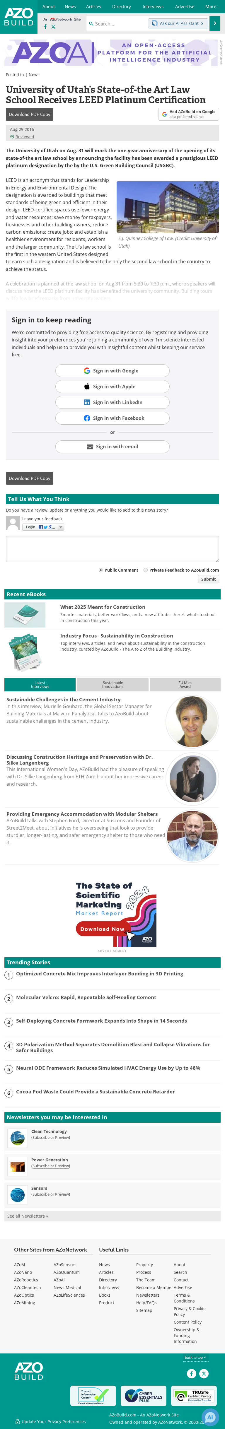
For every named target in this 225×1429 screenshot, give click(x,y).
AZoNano (23, 1272)
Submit (208, 579)
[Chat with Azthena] (210, 1417)
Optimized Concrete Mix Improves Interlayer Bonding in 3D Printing (99, 974)
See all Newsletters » (27, 1216)
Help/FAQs (146, 1302)
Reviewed (25, 136)
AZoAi (59, 1280)
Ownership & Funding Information (187, 1335)
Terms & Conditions (184, 1298)
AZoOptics (24, 1295)
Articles (106, 1272)
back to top (194, 1357)
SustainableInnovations (112, 684)
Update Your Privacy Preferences (53, 1421)
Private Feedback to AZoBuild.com (184, 570)
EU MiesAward (185, 684)
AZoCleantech (27, 1287)
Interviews (109, 1287)
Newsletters (148, 1295)
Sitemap (144, 1310)
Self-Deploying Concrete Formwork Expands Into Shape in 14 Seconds (101, 1021)
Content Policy (188, 1322)
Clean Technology (49, 1131)
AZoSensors (65, 1264)
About (179, 1264)
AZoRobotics (26, 1280)
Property (144, 1264)
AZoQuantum (67, 1272)
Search (180, 1272)
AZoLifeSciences (69, 1295)
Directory (108, 1280)
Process (143, 1272)
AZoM (19, 1264)
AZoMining (24, 1302)
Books (104, 1295)
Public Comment (121, 570)
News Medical (67, 1287)
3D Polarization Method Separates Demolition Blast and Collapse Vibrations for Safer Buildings (113, 1048)
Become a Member (154, 1287)
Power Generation (49, 1160)
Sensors (39, 1188)
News (34, 74)
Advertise (183, 1287)
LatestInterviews (40, 684)
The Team (146, 1280)
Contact (181, 1280)
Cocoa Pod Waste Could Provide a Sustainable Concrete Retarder (95, 1092)
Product (106, 1302)
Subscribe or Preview (51, 1137)
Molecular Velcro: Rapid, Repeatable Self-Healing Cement (86, 997)
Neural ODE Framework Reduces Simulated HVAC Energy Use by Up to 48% (108, 1068)
